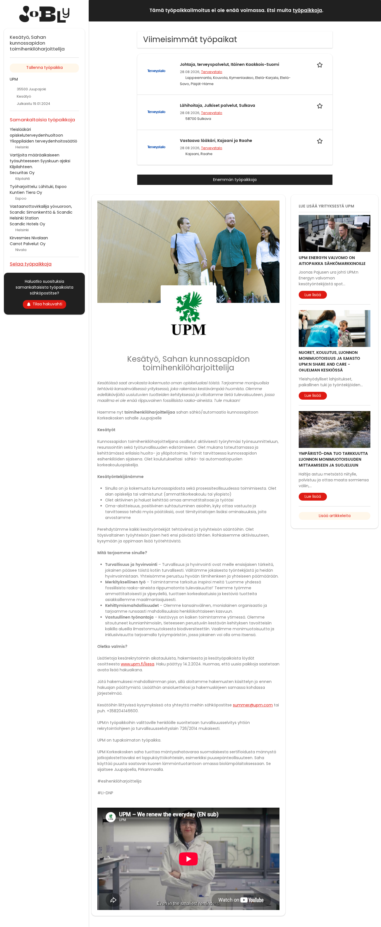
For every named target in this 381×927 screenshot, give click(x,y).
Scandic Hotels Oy (27, 224)
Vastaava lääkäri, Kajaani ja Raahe (216, 140)
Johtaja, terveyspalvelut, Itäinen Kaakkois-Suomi (229, 64)
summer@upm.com (253, 705)
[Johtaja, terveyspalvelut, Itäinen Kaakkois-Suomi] (156, 71)
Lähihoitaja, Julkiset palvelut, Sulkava (217, 105)
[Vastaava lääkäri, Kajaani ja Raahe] (156, 147)
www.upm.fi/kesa (137, 664)
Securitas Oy (22, 172)
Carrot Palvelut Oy (27, 244)
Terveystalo (211, 71)
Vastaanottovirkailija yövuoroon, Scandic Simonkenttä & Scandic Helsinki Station (41, 212)
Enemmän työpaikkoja (235, 179)
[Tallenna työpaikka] (321, 65)
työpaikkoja (307, 11)
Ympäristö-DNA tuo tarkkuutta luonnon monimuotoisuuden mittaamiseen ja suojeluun (333, 459)
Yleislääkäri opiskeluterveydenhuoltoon (36, 132)
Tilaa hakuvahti (47, 304)
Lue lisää (313, 294)
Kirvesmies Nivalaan (29, 238)
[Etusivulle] (44, 14)
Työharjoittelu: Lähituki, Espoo (38, 186)
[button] (372, 10)
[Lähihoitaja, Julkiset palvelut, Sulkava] (156, 112)
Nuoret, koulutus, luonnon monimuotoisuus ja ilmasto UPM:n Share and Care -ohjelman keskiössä (329, 361)
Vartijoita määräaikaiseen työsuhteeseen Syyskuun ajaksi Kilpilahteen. (40, 161)
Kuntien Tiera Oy (26, 192)
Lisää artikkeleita (335, 515)
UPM (14, 79)
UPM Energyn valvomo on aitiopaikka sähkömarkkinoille (332, 260)
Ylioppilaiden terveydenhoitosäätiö (43, 141)
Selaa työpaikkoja (31, 263)
